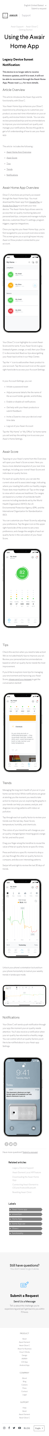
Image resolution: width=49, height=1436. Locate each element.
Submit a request (38, 9)
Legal (24, 1395)
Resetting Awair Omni (21, 1192)
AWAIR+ (25, 1359)
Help (24, 1408)
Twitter (11, 1144)
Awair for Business (24, 1349)
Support (26, 15)
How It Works (24, 1352)
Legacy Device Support (23, 1168)
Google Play (34, 202)
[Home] (11, 16)
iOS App (24, 1362)
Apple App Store (10, 206)
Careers (24, 1385)
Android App (24, 1365)
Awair (24, 1339)
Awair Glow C (32, 27)
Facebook (6, 1144)
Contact (24, 1392)
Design (24, 1355)
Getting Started (25, 30)
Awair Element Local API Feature (26, 1173)
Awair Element (24, 1342)
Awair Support (17, 27)
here (21, 83)
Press (24, 1388)
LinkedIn (15, 1144)
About (24, 1378)
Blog (24, 1382)
